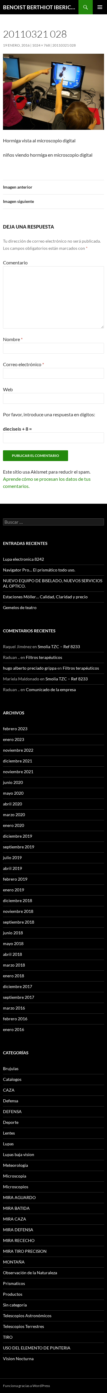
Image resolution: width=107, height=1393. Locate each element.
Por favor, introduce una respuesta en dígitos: (49, 414)
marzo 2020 (14, 814)
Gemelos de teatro (20, 607)
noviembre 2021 (18, 771)
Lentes (9, 1132)
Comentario (15, 262)
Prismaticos (14, 1283)
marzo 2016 (14, 1007)
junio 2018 (13, 932)
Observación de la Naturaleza (30, 1272)
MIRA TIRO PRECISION (25, 1251)
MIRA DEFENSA (18, 1229)
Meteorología (15, 1165)
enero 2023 (13, 739)
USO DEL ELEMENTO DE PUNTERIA (36, 1347)
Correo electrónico (23, 364)
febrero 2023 (15, 728)
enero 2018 (13, 975)
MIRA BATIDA (16, 1208)
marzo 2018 (14, 964)
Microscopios (15, 1186)
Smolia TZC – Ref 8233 (59, 646)
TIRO (7, 1337)
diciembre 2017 (17, 986)
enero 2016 (13, 1029)
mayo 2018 (13, 943)
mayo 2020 (13, 793)
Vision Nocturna (18, 1358)
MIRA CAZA (14, 1218)
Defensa (10, 1100)
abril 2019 (12, 868)
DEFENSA (12, 1111)
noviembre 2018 (18, 911)
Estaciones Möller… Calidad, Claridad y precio (45, 596)
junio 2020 (13, 782)
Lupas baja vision (18, 1154)
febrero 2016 (15, 1018)
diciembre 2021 (17, 760)
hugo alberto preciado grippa (29, 668)
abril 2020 (12, 803)
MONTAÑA (14, 1261)
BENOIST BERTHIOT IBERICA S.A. (40, 7)
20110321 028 (64, 45)
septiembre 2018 (18, 921)
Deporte (10, 1122)
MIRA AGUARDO (19, 1197)
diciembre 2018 (17, 900)
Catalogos (12, 1079)
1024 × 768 (41, 45)
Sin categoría (15, 1304)
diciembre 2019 (17, 836)
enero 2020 (13, 825)
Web (8, 389)
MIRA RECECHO (18, 1240)
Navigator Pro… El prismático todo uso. (39, 569)
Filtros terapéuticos (44, 657)
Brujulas (10, 1068)
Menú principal (100, 7)
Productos (12, 1294)
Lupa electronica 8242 (23, 559)
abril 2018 (12, 954)
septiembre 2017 (18, 997)
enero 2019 (13, 889)
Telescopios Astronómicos (27, 1315)
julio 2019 (12, 857)
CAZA (9, 1089)
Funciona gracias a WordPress (26, 1385)
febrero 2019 (15, 879)
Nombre (13, 339)
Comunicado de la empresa (51, 689)
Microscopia (14, 1175)
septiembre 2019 (18, 846)
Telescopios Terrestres (23, 1326)
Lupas (8, 1143)
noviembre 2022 (18, 750)
